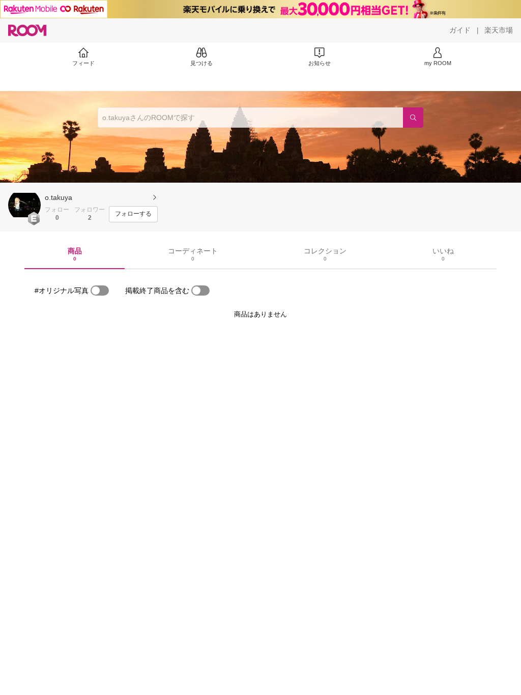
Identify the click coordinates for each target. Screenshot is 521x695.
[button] (24, 205)
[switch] (100, 290)
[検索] (413, 117)
